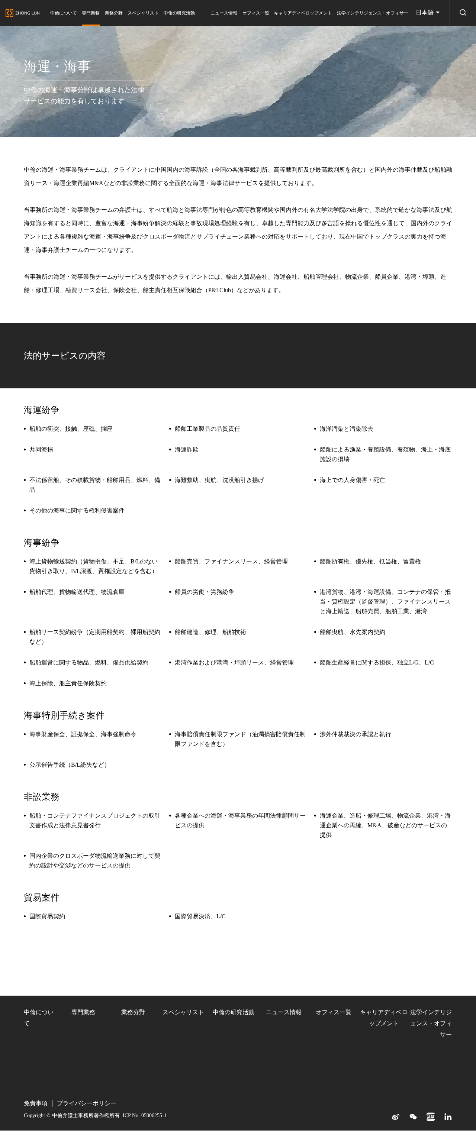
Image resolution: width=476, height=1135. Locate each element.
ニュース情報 (223, 13)
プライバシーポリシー (86, 1103)
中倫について (63, 13)
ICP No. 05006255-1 (145, 1115)
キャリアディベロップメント (303, 13)
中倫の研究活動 (179, 13)
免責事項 (36, 1103)
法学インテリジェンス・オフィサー (372, 13)
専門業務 (91, 13)
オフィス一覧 (255, 13)
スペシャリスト (143, 13)
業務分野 (114, 13)
